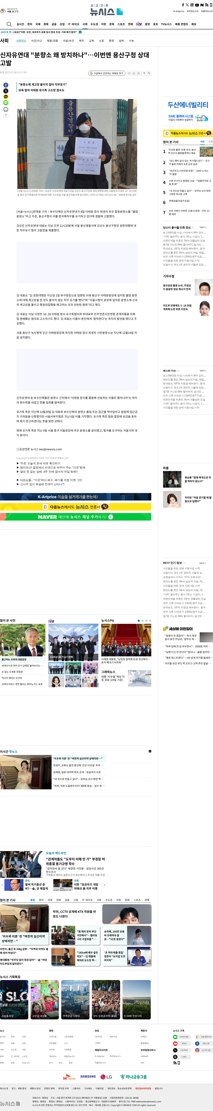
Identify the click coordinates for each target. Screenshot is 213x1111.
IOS (142, 1062)
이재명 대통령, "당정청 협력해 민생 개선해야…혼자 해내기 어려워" (125, 661)
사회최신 (21, 41)
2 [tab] (142, 621)
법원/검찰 (52, 41)
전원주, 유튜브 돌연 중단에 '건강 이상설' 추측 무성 (79, 765)
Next (104, 885)
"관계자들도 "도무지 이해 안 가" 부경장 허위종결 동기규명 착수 (75, 861)
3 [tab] (146, 621)
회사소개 (4, 1088)
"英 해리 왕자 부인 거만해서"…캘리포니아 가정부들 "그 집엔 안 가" (87, 935)
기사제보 (88, 1088)
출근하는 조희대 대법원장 (14, 659)
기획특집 (67, 1049)
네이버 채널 (184, 1036)
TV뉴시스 (166, 24)
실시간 (20, 24)
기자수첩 (168, 276)
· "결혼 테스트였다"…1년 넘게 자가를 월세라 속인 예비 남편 (188, 657)
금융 (54, 24)
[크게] (148, 73)
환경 (111, 41)
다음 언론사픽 (206, 1036)
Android (144, 1056)
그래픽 (97, 1043)
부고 (61, 1062)
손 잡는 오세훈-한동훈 (12, 671)
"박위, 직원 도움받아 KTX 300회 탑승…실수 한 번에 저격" (79, 786)
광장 (147, 24)
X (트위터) (184, 1050)
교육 (91, 41)
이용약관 (100, 1088)
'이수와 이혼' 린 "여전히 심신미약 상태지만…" (77, 758)
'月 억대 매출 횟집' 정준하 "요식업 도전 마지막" (114, 956)
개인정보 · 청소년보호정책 (119, 1088)
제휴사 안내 (35, 1088)
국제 (37, 24)
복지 (81, 41)
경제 (45, 24)
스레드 (184, 1056)
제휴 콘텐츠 (181, 24)
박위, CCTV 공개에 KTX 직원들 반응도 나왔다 (74, 913)
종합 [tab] (211, 141)
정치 (29, 24)
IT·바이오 (73, 24)
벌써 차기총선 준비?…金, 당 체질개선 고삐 (36, 888)
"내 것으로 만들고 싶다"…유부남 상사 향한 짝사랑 (79, 779)
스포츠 (121, 24)
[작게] (144, 73)
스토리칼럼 (68, 1036)
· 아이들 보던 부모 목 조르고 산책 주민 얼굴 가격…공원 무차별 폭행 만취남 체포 (188, 663)
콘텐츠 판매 (49, 1088)
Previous (2, 885)
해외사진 (113, 1036)
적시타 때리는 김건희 (12, 678)
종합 (32, 900)
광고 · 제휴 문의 (19, 1088)
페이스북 (206, 1043)
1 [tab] (139, 621)
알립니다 (159, 1088)
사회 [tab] (202, 141)
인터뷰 (52, 1049)
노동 (101, 41)
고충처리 (76, 1088)
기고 (66, 1043)
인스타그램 (206, 1050)
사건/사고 (36, 41)
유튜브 (184, 1043)
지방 (103, 24)
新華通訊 (145, 1043)
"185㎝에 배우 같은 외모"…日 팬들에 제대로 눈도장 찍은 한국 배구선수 (87, 956)
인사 (51, 1062)
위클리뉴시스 (207, 11)
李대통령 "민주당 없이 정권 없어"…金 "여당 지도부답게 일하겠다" (23, 962)
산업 (62, 24)
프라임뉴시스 (193, 11)
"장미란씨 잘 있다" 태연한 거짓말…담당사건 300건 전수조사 (75, 870)
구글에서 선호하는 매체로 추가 (108, 73)
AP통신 (144, 1036)
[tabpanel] (126, 645)
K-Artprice (178, 11)
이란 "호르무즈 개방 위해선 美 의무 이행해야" (86, 888)
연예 (130, 24)
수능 (131, 41)
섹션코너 (52, 1056)
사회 (85, 24)
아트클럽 (52, 1043)
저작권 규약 (63, 1088)
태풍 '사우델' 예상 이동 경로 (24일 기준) (113, 678)
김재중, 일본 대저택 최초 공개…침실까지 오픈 (77, 772)
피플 (166, 468)
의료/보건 (68, 41)
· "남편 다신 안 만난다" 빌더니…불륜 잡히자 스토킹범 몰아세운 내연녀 (188, 652)
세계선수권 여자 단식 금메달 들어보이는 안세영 (23, 665)
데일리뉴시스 (69, 1056)
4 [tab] (150, 621)
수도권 (94, 24)
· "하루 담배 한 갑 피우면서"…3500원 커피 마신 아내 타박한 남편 (188, 646)
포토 (155, 24)
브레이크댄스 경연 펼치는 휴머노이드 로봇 (22, 684)
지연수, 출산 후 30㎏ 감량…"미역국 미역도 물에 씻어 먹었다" (24, 951)
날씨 (121, 41)
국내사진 (98, 1036)
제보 (193, 24)
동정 (71, 1062)
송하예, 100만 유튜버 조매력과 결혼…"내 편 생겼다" (114, 935)
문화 (111, 24)
